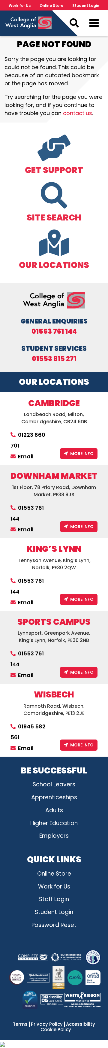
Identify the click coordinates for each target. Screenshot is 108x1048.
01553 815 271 (54, 359)
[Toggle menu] (94, 24)
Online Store (51, 5)
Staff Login (54, 899)
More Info (82, 454)
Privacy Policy (47, 1024)
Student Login (85, 5)
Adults (54, 810)
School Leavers (54, 784)
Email (26, 456)
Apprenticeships (54, 797)
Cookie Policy (55, 1029)
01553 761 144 (54, 332)
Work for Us (20, 5)
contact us (77, 113)
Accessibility (80, 1024)
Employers (54, 836)
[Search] (74, 23)
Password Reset (54, 925)
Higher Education (54, 823)
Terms (20, 1024)
